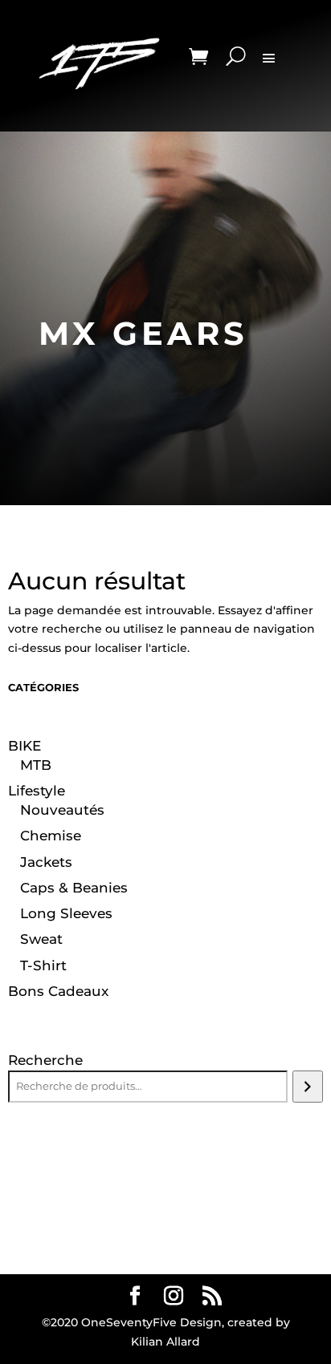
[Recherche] (307, 1087)
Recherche (45, 1060)
